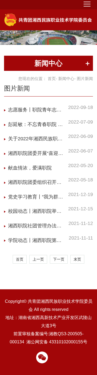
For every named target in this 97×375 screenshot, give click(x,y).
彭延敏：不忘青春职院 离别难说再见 (35, 126)
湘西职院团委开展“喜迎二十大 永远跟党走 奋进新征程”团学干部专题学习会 (36, 155)
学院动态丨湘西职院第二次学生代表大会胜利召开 (34, 242)
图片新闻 (17, 88)
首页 (52, 78)
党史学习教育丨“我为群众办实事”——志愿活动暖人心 (35, 198)
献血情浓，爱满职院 (30, 168)
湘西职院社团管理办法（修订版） (32, 227)
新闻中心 (66, 78)
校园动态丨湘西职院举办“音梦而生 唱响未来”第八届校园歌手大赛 (34, 212)
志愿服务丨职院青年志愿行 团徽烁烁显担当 (34, 111)
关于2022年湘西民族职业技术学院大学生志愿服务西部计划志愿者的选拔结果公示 (35, 140)
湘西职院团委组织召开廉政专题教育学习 (34, 184)
